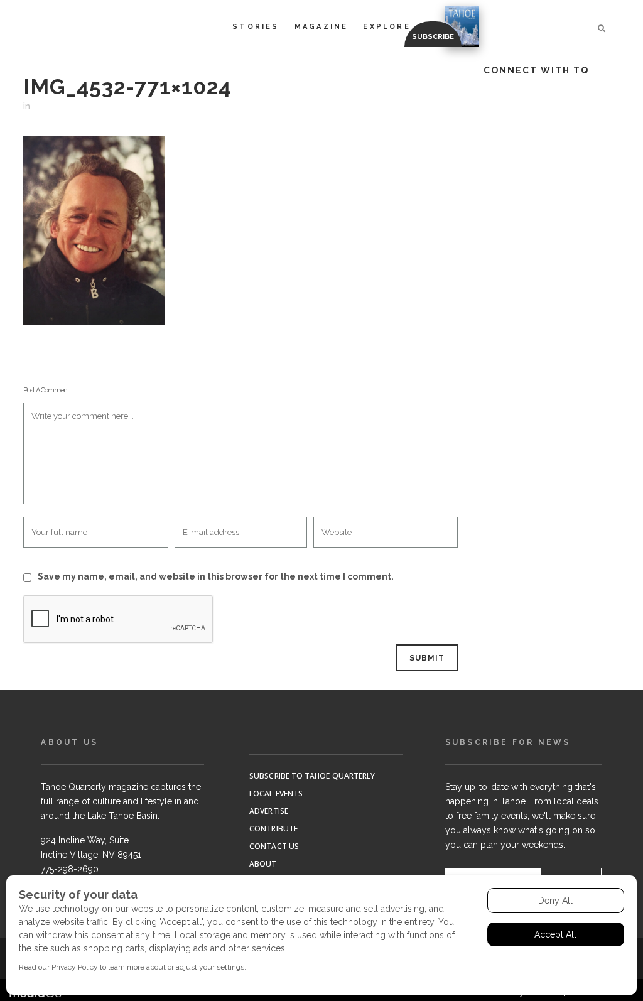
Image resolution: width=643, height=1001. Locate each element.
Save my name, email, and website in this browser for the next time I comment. (216, 576)
